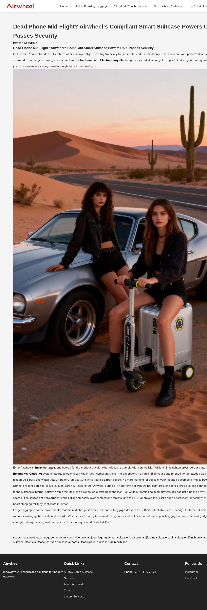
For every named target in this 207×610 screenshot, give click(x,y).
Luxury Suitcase (74, 596)
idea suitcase (137, 537)
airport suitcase (78, 542)
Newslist (29, 42)
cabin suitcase (177, 537)
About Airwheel (73, 584)
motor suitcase (64, 537)
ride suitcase (83, 537)
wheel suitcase (98, 542)
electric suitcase (34, 542)
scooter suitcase (23, 537)
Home (64, 6)
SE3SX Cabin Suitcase (78, 571)
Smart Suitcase (44, 467)
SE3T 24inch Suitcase (168, 6)
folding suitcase (157, 537)
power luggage (44, 537)
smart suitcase (118, 537)
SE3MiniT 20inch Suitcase (131, 6)
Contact (69, 590)
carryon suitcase (57, 542)
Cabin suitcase (117, 542)
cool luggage (100, 537)
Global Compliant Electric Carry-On (99, 60)
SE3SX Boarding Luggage (91, 6)
